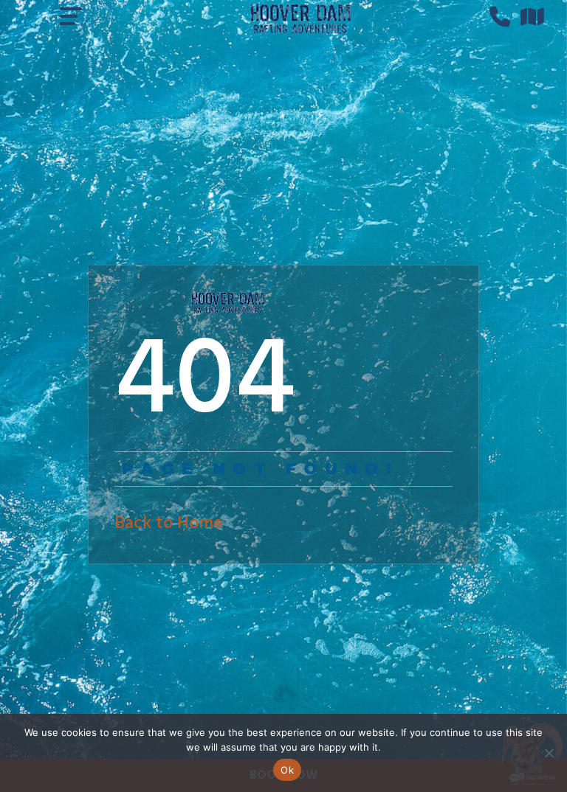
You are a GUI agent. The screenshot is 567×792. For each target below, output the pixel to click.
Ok (287, 770)
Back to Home (168, 524)
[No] (548, 753)
